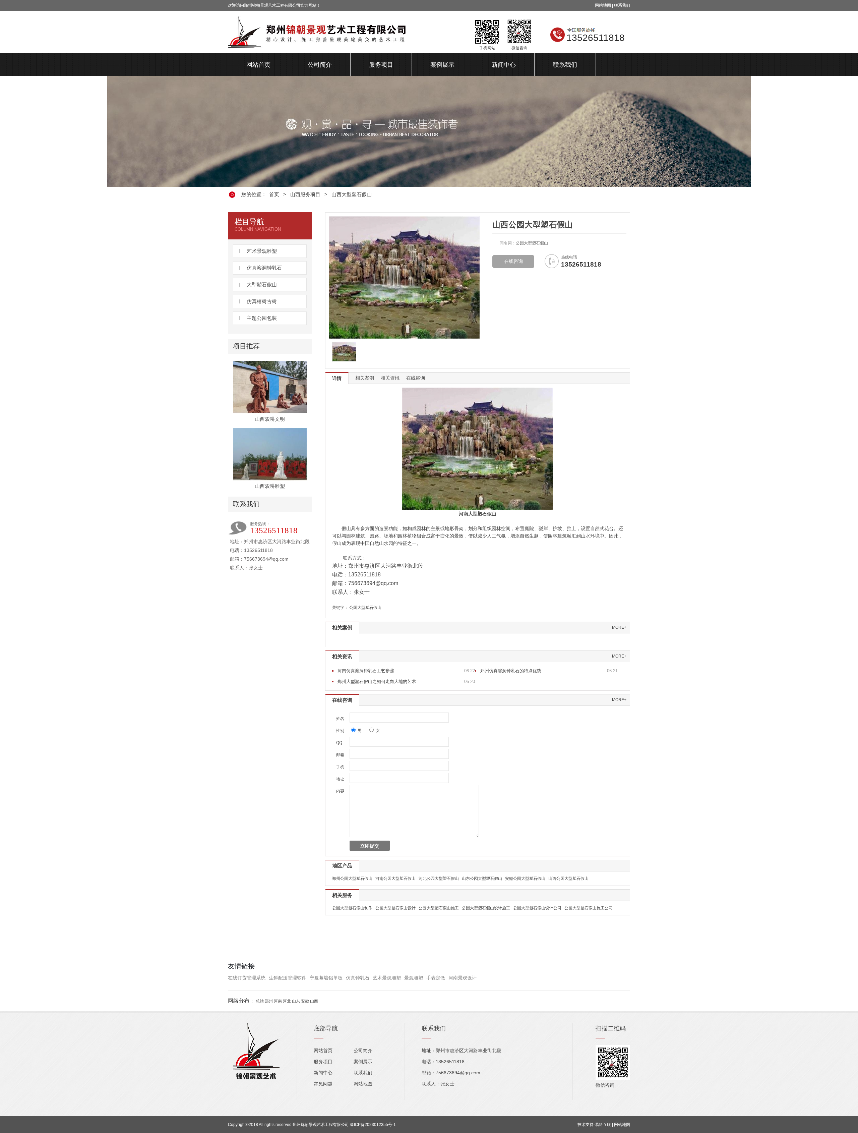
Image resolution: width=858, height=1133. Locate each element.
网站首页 (258, 64)
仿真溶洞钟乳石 (264, 268)
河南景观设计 (462, 977)
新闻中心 (504, 64)
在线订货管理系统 (246, 977)
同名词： (508, 243)
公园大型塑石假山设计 (395, 908)
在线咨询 (513, 261)
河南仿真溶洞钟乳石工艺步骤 (366, 670)
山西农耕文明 (270, 419)
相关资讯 (390, 378)
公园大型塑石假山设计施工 (486, 908)
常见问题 (323, 1083)
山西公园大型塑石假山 (568, 878)
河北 (287, 1001)
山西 (314, 1001)
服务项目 (381, 64)
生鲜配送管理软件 (287, 977)
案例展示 (442, 64)
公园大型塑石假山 (365, 607)
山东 (296, 1001)
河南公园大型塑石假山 (395, 878)
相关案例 (364, 378)
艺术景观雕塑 (262, 251)
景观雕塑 (413, 977)
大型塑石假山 (262, 284)
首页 (274, 194)
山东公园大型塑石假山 (482, 878)
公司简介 (320, 64)
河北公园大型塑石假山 (439, 878)
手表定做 (435, 977)
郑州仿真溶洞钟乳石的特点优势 (510, 670)
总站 (260, 1001)
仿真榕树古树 (262, 301)
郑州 (269, 1001)
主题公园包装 (262, 318)
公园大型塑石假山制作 (352, 908)
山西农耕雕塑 (270, 486)
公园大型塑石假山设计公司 (537, 908)
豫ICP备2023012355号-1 (373, 1124)
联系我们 (622, 5)
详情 (337, 378)
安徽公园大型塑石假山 (525, 878)
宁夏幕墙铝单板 (326, 977)
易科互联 (603, 1124)
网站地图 (603, 5)
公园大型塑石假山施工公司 (588, 908)
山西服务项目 (305, 194)
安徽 (305, 1001)
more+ (619, 627)
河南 (278, 1001)
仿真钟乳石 (357, 977)
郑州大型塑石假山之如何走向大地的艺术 (377, 681)
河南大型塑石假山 (477, 513)
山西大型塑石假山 (351, 194)
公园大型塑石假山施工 (439, 908)
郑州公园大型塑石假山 (352, 878)
